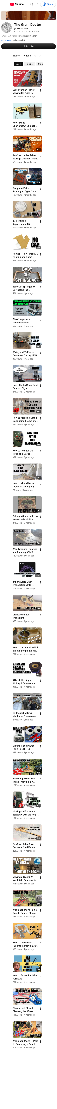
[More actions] (41, 90)
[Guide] (4, 4)
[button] (40, 55)
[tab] (16, 55)
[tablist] (28, 55)
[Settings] (37, 4)
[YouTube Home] (17, 4)
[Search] (31, 4)
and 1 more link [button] (19, 40)
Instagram (7, 40)
